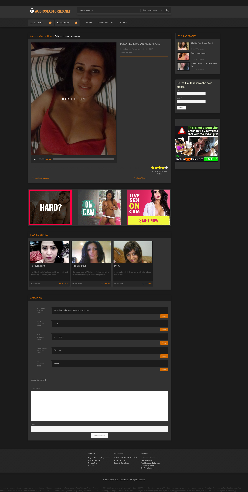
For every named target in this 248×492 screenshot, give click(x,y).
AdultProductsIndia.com (150, 463)
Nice (39, 321)
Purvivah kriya (38, 265)
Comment (36, 388)
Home (89, 22)
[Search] (167, 10)
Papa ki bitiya (79, 265)
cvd (38, 335)
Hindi (49, 36)
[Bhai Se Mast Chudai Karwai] (183, 46)
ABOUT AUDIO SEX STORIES (125, 458)
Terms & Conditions (121, 463)
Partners (144, 454)
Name (33, 425)
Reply (164, 316)
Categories (36, 23)
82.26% (149, 284)
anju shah (41, 308)
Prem (117, 265)
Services (91, 454)
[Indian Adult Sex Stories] (50, 8)
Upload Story (106, 22)
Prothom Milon (139, 178)
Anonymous (41, 348)
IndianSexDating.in (148, 466)
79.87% (107, 284)
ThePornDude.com (148, 468)
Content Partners (94, 460)
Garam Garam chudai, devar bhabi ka (204, 64)
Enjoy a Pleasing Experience (99, 458)
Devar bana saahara (198, 53)
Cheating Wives (37, 36)
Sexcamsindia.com (148, 460)
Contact (125, 22)
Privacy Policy (119, 460)
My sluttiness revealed (40, 178)
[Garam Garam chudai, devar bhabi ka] (183, 66)
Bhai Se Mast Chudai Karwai (202, 43)
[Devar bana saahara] (183, 56)
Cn (38, 361)
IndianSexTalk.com (148, 458)
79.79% (65, 284)
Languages (63, 23)
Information (118, 454)
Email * (179, 98)
